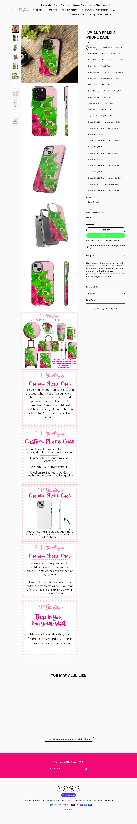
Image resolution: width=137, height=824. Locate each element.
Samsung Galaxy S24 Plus (95, 134)
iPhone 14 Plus (105, 66)
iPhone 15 (104, 53)
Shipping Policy (91, 293)
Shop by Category (69, 10)
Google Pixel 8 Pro (106, 109)
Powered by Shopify (68, 809)
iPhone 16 (119, 47)
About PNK (27, 800)
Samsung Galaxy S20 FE (115, 190)
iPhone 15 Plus (92, 60)
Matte (98, 202)
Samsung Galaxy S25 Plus (112, 122)
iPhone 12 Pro (105, 85)
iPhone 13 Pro (92, 78)
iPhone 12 (119, 78)
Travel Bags (66, 5)
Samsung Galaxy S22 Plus (95, 159)
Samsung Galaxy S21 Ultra (96, 178)
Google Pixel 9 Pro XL (109, 103)
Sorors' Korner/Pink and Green (45, 10)
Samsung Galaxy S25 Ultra (96, 128)
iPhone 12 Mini (92, 85)
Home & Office (95, 5)
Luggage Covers (79, 5)
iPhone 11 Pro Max (93, 97)
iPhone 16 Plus (92, 53)
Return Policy (90, 300)
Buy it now (106, 235)
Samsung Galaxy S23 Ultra (96, 153)
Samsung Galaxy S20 (94, 184)
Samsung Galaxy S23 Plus (95, 147)
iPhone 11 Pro (118, 91)
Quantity (89, 217)
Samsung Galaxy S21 (114, 165)
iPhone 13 (106, 72)
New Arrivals (45, 5)
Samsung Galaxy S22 (114, 153)
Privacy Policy (108, 800)
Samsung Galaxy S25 (94, 122)
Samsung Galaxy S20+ (111, 184)
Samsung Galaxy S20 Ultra (96, 190)
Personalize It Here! (80, 14)
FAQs (63, 800)
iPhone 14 (120, 60)
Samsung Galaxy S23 (114, 141)
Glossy (90, 202)
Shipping (88, 212)
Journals (107, 5)
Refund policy (98, 800)
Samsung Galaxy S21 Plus (95, 172)
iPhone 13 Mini (118, 72)
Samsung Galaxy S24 (114, 128)
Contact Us (70, 800)
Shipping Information (53, 800)
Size (87, 42)
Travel (55, 5)
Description (90, 256)
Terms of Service (88, 800)
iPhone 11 (106, 91)
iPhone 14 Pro (92, 66)
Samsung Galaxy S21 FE (115, 178)
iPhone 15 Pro (115, 53)
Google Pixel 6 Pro (106, 116)
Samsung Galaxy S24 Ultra (96, 141)
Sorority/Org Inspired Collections (95, 10)
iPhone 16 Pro (92, 47)
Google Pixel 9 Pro (93, 103)
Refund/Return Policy (39, 800)
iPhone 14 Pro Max (93, 72)
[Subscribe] (85, 769)
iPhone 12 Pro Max (93, 91)
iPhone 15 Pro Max (106, 60)
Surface (88, 197)
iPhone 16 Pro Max (106, 47)
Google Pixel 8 (92, 109)
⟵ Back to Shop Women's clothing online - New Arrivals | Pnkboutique (68, 739)
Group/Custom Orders (99, 14)
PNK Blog (78, 800)
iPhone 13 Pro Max (106, 78)
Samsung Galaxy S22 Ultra (96, 165)
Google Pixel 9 (107, 97)
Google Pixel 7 (92, 116)
